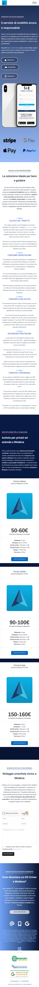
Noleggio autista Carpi (25, 930)
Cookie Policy (25, 981)
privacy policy (17, 849)
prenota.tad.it (29, 227)
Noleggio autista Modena (19, 935)
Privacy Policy (15, 981)
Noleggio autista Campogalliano (10, 930)
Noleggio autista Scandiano (18, 939)
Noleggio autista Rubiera (20, 938)
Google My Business (27, 350)
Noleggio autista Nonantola (20, 937)
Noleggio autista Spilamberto (18, 941)
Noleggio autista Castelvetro (9, 933)
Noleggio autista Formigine (9, 934)
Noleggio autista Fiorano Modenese (27, 933)
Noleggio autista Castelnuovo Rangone (26, 931)
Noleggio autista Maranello (24, 934)
